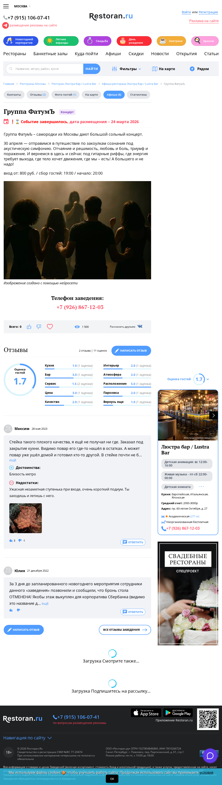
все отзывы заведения (121, 630)
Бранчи (204, 40)
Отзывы (38, 95)
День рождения (131, 41)
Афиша (114, 95)
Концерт (67, 112)
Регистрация (208, 12)
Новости (160, 53)
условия (206, 772)
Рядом (203, 68)
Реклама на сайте (204, 21)
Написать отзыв (133, 350)
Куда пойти (86, 53)
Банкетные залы (50, 53)
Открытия (186, 53)
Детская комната (178, 487)
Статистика (138, 95)
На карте (167, 68)
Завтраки (171, 40)
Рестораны (14, 53)
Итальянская (199, 494)
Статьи (211, 53)
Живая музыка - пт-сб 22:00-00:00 (186, 476)
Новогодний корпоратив (19, 41)
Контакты (14, 95)
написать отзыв (26, 630)
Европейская (180, 494)
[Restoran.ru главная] (111, 17)
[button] (213, 415)
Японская (178, 497)
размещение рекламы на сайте (33, 25)
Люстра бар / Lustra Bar (185, 449)
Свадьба (97, 40)
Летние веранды (57, 41)
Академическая (179, 516)
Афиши (113, 53)
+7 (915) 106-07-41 (78, 717)
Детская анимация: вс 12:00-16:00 (186, 464)
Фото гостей (65, 95)
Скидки (136, 53)
